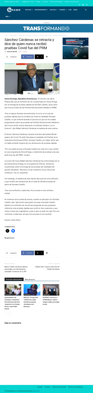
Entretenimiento (40, 10)
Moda (75, 10)
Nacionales (13, 35)
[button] (85, 10)
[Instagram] (83, 4)
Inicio (6, 35)
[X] (86, 4)
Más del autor (30, 279)
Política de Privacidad (56, 1)
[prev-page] (6, 313)
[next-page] (9, 313)
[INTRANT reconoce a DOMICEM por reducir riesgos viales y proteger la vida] (51, 290)
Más (7, 16)
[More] (46, 56)
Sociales (53, 10)
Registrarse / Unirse (28, 1)
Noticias (28, 10)
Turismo (62, 10)
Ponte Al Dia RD (12, 51)
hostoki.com (36, 391)
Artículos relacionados (14, 279)
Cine (70, 10)
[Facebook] (79, 4)
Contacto (45, 1)
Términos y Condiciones (72, 1)
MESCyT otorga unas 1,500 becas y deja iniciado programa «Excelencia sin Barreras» (31, 302)
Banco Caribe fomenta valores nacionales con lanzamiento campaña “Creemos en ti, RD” (16, 269)
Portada (38, 1)
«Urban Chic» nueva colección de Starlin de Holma (47, 268)
